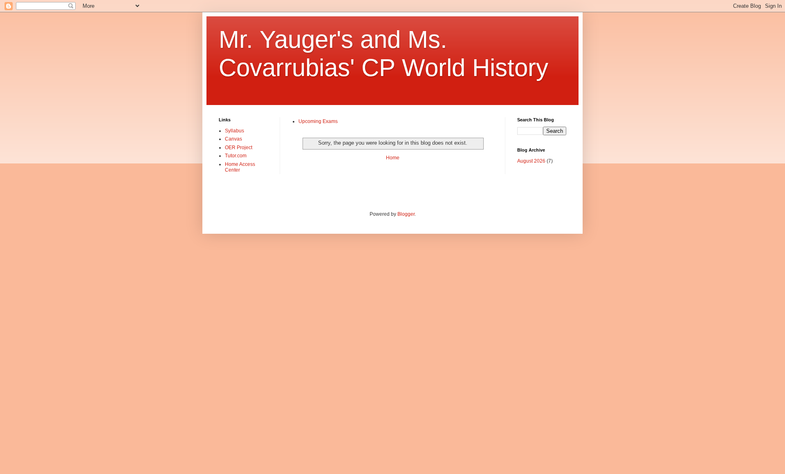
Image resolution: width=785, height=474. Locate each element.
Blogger (406, 214)
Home (392, 158)
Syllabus (234, 131)
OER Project (238, 147)
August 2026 (531, 161)
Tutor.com (236, 156)
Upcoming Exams (318, 121)
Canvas (233, 139)
